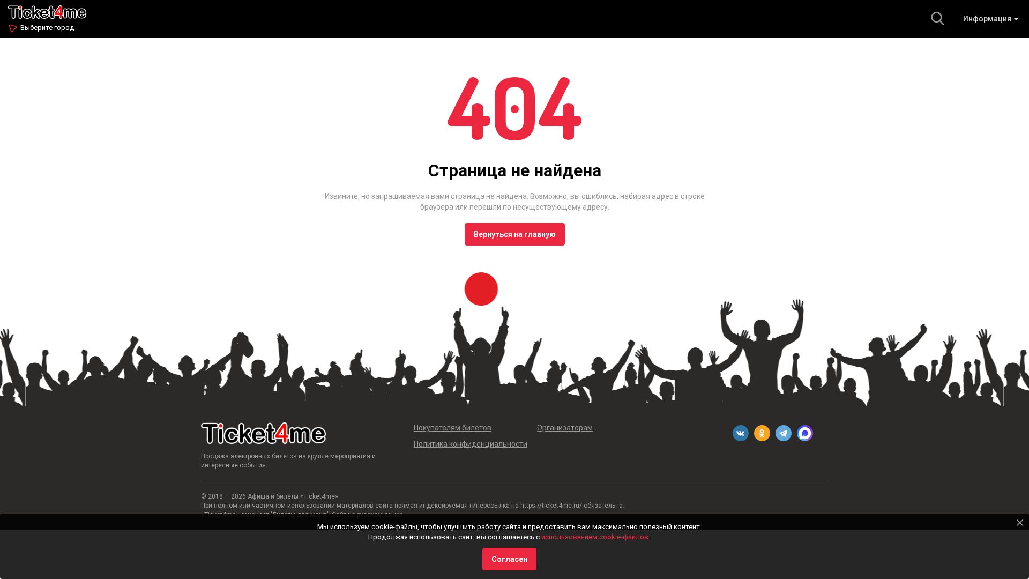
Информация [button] (988, 18)
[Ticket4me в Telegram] (784, 433)
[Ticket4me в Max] (805, 433)
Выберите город (47, 28)
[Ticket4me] (47, 11)
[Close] (1020, 522)
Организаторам (565, 428)
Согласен (509, 559)
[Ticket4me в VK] (741, 433)
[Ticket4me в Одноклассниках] (762, 433)
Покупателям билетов (452, 428)
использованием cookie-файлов (594, 537)
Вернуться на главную (515, 234)
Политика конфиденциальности (470, 444)
